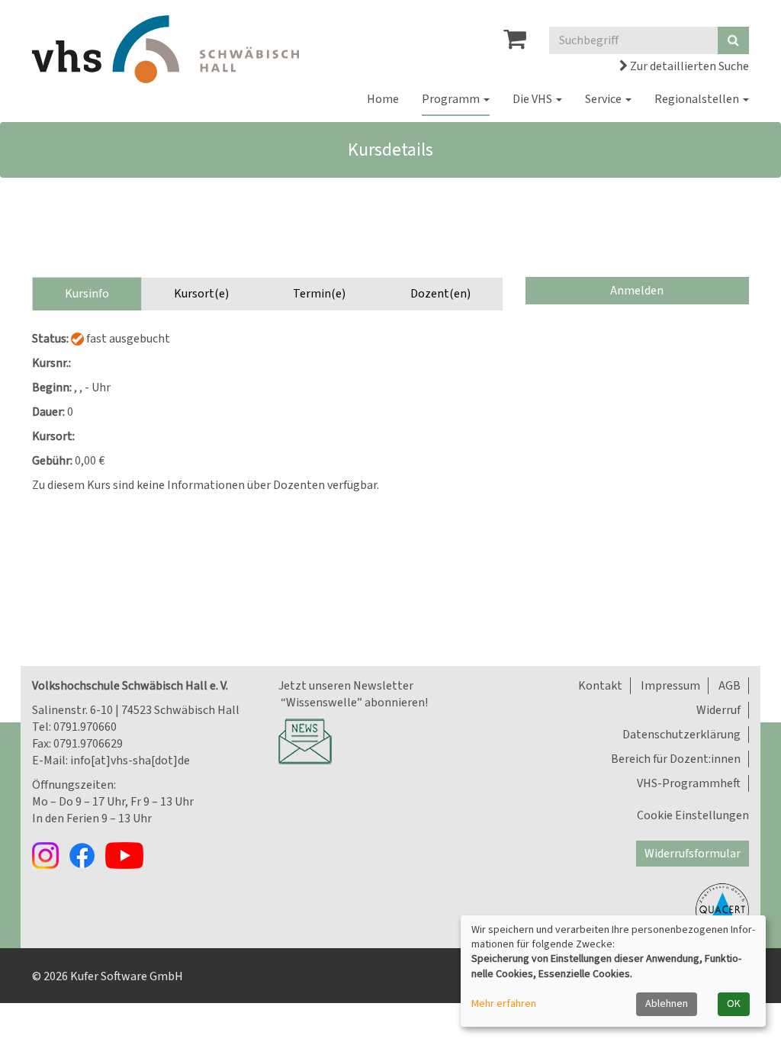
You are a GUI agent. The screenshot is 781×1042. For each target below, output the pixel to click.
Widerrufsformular (692, 853)
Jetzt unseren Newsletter (345, 685)
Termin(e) (319, 293)
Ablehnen (666, 1003)
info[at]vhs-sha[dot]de (130, 760)
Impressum (670, 685)
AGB (729, 685)
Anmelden (637, 290)
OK (734, 1003)
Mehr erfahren (503, 1004)
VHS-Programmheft (689, 783)
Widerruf (718, 710)
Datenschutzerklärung (681, 734)
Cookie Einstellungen (693, 815)
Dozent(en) (440, 293)
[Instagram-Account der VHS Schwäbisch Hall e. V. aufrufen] (50, 854)
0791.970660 (85, 727)
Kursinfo (87, 293)
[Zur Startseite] (165, 49)
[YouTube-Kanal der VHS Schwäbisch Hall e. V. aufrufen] (128, 854)
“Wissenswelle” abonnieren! (353, 702)
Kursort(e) (201, 293)
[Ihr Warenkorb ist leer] (514, 43)
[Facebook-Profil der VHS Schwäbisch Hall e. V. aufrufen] (87, 854)
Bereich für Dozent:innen (676, 759)
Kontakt (600, 685)
